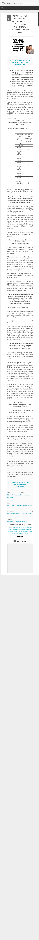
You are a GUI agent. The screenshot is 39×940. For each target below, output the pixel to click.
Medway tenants (23, 533)
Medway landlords (25, 529)
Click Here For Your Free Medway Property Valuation (20, 484)
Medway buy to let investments (22, 527)
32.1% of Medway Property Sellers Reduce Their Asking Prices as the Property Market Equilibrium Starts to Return (20, 24)
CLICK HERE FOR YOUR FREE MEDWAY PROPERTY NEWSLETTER (20, 62)
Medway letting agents (15, 531)
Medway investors (14, 529)
